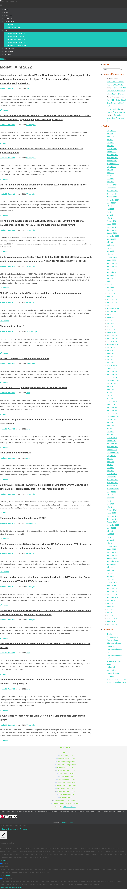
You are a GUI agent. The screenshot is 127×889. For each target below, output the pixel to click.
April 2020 (110, 359)
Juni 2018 (110, 426)
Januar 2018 (111, 441)
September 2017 (113, 453)
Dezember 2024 (112, 191)
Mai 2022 (110, 284)
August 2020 (111, 347)
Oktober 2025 (112, 161)
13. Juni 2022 (10, 429)
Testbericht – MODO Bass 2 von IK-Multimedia (24, 358)
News (28, 89)
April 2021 (110, 323)
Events (109, 634)
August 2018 (111, 420)
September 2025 (113, 164)
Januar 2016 (111, 513)
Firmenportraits (112, 637)
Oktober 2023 (112, 233)
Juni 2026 (110, 137)
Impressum (111, 646)
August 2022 (111, 275)
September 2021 (113, 308)
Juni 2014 (110, 570)
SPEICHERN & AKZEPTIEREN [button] (11, 887)
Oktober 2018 (112, 414)
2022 (2, 59)
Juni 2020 (110, 353)
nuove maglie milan (114, 109)
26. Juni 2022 (10, 230)
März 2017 (110, 471)
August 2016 (111, 492)
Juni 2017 (110, 462)
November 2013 (112, 591)
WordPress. (70, 822)
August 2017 (111, 456)
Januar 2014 (111, 585)
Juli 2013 (110, 603)
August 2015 (111, 528)
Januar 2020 (111, 368)
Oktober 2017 (112, 450)
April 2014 (110, 576)
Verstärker (110, 676)
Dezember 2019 (112, 371)
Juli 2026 (110, 134)
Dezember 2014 (112, 552)
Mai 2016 (110, 501)
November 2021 (112, 302)
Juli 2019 (110, 386)
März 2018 (110, 435)
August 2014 (111, 564)
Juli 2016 (110, 495)
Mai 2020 (110, 356)
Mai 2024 (110, 212)
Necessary (6, 863)
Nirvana (64, 822)
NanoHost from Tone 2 (12, 326)
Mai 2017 (110, 465)
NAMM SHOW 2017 (114, 661)
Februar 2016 (112, 510)
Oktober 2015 (112, 522)
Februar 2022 (112, 293)
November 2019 (112, 374)
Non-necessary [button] (5, 875)
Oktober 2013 (112, 594)
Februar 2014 (112, 582)
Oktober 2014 (112, 558)
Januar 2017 (111, 477)
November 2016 (112, 483)
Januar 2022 (111, 296)
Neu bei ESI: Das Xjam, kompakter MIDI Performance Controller (33, 387)
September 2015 (113, 525)
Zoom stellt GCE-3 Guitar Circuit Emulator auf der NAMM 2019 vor (117, 91)
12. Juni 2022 (10, 494)
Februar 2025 (112, 185)
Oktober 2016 (112, 486)
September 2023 (113, 236)
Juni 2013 (110, 606)
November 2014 (112, 555)
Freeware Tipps (31, 331)
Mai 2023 (110, 248)
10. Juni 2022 (10, 725)
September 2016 (113, 489)
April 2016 (110, 504)
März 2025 (110, 182)
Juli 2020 (110, 350)
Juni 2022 (110, 281)
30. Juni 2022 (10, 89)
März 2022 (110, 290)
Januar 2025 (111, 188)
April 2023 (110, 251)
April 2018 (110, 432)
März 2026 (110, 146)
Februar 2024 (112, 221)
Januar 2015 (111, 549)
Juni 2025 (110, 173)
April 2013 (110, 612)
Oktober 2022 (112, 269)
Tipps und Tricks (113, 673)
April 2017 (110, 468)
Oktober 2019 (112, 377)
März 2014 (110, 579)
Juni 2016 (110, 498)
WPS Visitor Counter (69, 807)
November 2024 (112, 194)
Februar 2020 (112, 365)
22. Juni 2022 (10, 364)
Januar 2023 (111, 260)
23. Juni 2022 (10, 302)
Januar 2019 (111, 405)
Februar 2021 (112, 329)
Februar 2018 (112, 438)
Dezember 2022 (112, 263)
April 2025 (110, 179)
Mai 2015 (110, 537)
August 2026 (111, 131)
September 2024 (113, 200)
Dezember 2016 (112, 480)
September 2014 (113, 561)
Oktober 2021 (112, 305)
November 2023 (112, 230)
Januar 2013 (111, 621)
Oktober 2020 (112, 341)
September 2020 (113, 344)
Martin (2, 89)
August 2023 (111, 239)
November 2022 (112, 266)
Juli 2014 (110, 567)
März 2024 (110, 218)
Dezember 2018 (112, 408)
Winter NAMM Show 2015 (116, 679)
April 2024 (110, 215)
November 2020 (112, 338)
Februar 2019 (112, 402)
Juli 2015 (110, 531)
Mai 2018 (110, 429)
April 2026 (110, 143)
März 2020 (110, 362)
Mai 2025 (110, 176)
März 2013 (110, 615)
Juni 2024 (110, 209)
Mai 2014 (110, 573)
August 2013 (111, 600)
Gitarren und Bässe (114, 643)
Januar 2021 (111, 332)
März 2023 (110, 254)
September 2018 (113, 417)
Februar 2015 (112, 546)
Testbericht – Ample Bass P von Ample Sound (116, 118)
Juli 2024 (110, 206)
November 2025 (112, 158)
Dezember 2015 (112, 516)
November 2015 (112, 519)
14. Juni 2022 (10, 393)
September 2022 (113, 272)
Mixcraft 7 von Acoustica (116, 112)
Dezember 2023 (112, 227)
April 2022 (110, 287)
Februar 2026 (112, 149)
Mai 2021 (110, 320)
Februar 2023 (112, 257)
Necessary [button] (4, 860)
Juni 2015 (110, 534)
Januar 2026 (111, 152)
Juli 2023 (110, 242)
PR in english (31, 125)
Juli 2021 (110, 314)
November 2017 (112, 447)
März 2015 (110, 543)
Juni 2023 (110, 245)
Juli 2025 (110, 170)
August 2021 (111, 311)
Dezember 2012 (112, 624)
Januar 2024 (111, 224)
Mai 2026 (110, 140)
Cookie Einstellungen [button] (10, 829)
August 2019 (111, 383)
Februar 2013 (112, 618)
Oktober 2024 (112, 197)
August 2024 (111, 203)
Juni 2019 (110, 389)
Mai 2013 (110, 609)
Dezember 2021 (112, 299)
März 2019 (110, 398)
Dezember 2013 (112, 588)
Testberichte (30, 364)
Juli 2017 (110, 459)
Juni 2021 (110, 317)
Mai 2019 (110, 393)
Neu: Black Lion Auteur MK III (15, 452)
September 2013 (113, 597)
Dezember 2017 (112, 444)
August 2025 (111, 167)
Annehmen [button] (24, 829)
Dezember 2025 (112, 155)
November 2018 (112, 411)
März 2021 (110, 326)
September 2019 (113, 380)
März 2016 (110, 507)
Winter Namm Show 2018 (116, 682)
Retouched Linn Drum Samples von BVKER (23, 518)
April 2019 (110, 396)
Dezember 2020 (112, 335)
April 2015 (110, 540)
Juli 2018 (110, 423)
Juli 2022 (110, 278)
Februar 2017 (112, 474)
